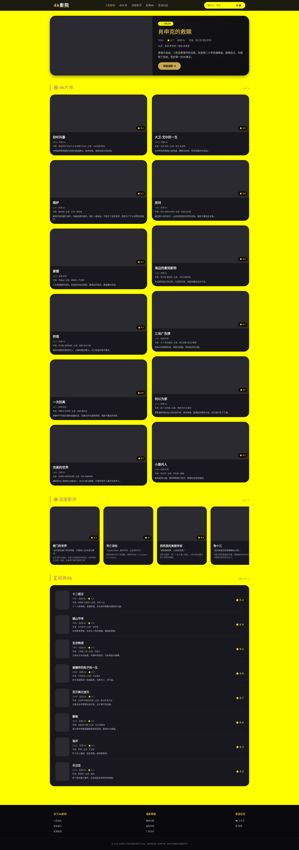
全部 (244, 88)
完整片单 (242, 578)
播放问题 (150, 820)
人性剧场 (110, 5)
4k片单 (123, 5)
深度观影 (168, 66)
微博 (239, 826)
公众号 (241, 820)
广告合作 (150, 831)
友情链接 (58, 831)
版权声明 (150, 826)
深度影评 (137, 5)
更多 (244, 500)
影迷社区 (163, 5)
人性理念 (58, 820)
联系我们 (58, 826)
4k (61, 5)
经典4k (150, 5)
